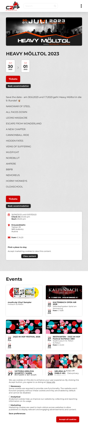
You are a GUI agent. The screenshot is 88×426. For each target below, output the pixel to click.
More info (51, 382)
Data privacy (73, 373)
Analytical (15, 397)
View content (29, 256)
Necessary (16, 386)
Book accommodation (18, 86)
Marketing (16, 405)
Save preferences (17, 413)
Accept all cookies (67, 419)
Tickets (13, 79)
